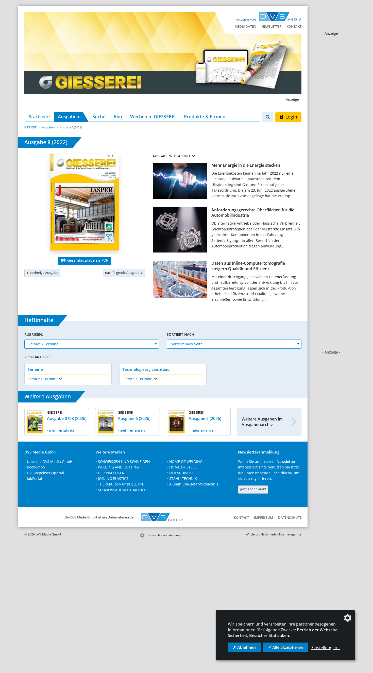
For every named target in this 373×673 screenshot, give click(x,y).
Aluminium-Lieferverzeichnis (193, 484)
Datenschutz (289, 517)
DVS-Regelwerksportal (45, 472)
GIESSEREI (30, 127)
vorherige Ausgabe (43, 272)
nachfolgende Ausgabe (123, 272)
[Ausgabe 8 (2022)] (84, 203)
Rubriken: (33, 334)
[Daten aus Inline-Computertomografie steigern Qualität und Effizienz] (180, 280)
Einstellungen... (325, 647)
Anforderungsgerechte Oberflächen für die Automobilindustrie (252, 212)
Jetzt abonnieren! (253, 489)
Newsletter (271, 26)
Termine (35, 369)
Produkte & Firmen (204, 116)
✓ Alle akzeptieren (285, 647)
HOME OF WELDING (185, 461)
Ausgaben (68, 116)
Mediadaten (245, 26)
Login (290, 117)
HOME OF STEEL (182, 467)
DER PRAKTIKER (111, 472)
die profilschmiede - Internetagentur (275, 534)
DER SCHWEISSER (184, 472)
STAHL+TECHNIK (183, 478)
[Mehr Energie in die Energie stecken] (180, 182)
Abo (117, 116)
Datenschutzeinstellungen (164, 535)
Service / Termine (42, 378)
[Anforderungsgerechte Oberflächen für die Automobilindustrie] (180, 231)
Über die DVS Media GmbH (50, 461)
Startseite (39, 116)
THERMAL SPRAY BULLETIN (120, 484)
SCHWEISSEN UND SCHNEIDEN (124, 461)
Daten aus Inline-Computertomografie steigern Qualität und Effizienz (248, 265)
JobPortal (34, 478)
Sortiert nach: (181, 334)
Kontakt (293, 26)
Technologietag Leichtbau (146, 369)
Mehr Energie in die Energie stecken (245, 165)
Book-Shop (36, 467)
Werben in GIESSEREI (153, 116)
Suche (98, 116)
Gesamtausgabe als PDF (87, 260)
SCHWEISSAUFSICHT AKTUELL (122, 489)
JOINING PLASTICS (113, 478)
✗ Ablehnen (244, 647)
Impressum (263, 517)
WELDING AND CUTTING (118, 467)
